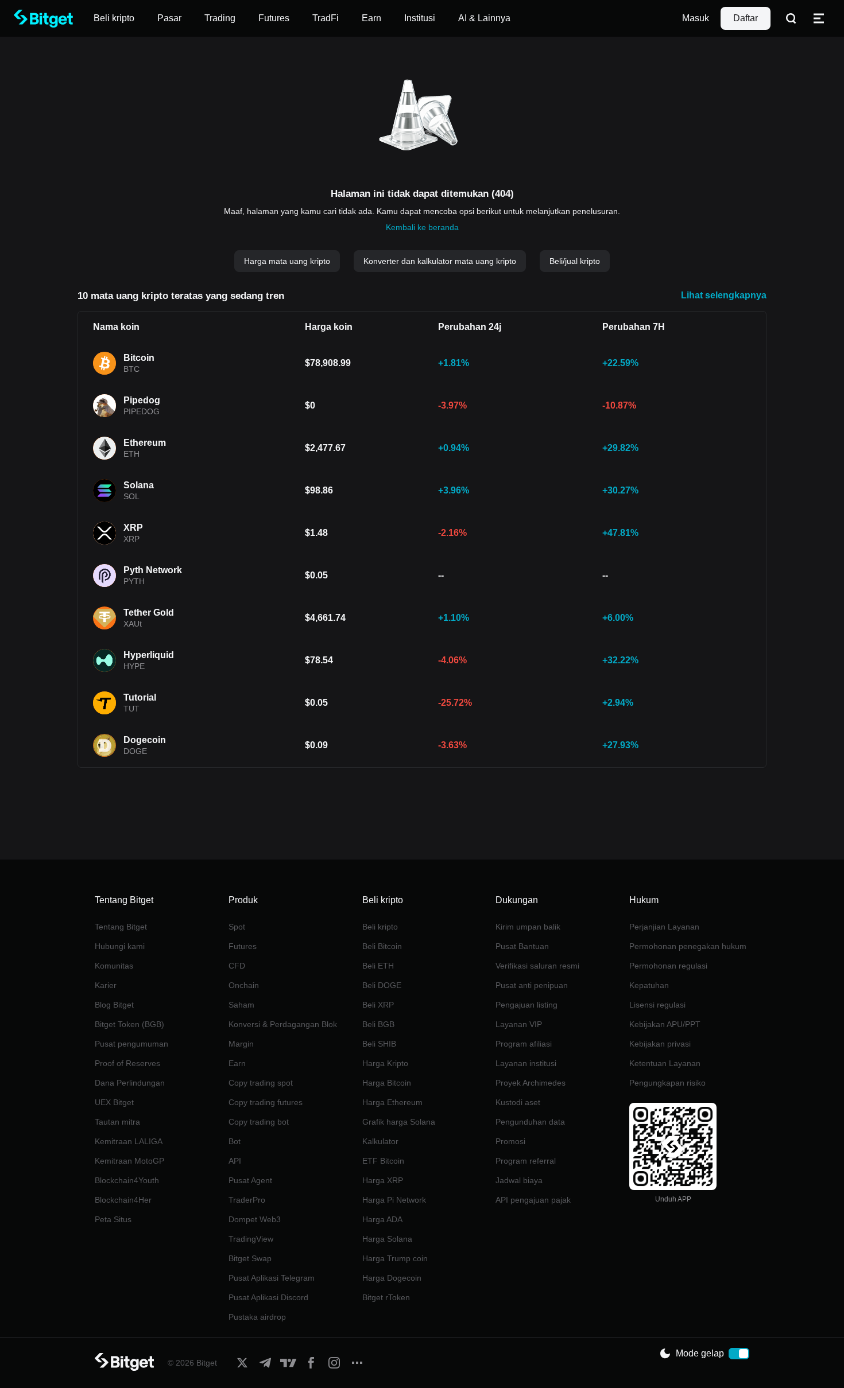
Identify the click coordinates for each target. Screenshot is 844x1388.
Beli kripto (380, 926)
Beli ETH (378, 965)
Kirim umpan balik (527, 926)
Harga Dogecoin (391, 1277)
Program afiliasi (523, 1043)
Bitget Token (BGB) (129, 1024)
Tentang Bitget (121, 926)
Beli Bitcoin (382, 946)
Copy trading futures (266, 1102)
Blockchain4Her (123, 1199)
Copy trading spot (261, 1082)
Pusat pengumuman (131, 1043)
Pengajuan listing (526, 1004)
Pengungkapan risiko (667, 1082)
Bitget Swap (250, 1258)
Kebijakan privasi (660, 1043)
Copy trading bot (259, 1121)
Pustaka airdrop (257, 1316)
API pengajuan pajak (533, 1199)
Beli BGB (378, 1024)
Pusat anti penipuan (531, 985)
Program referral (525, 1160)
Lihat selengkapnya (723, 295)
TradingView (251, 1238)
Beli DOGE (381, 985)
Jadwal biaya (519, 1180)
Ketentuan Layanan (664, 1063)
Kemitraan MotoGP (129, 1160)
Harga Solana (387, 1238)
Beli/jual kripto (574, 261)
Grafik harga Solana (398, 1121)
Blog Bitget (114, 1004)
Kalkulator (380, 1141)
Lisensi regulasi (657, 1004)
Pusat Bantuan (522, 946)
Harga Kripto (385, 1063)
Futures (243, 946)
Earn (237, 1063)
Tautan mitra (117, 1121)
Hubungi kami (120, 946)
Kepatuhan (649, 985)
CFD (237, 965)
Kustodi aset (517, 1102)
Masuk (695, 18)
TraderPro (247, 1199)
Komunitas (114, 965)
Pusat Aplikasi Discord (268, 1297)
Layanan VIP (518, 1024)
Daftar (745, 18)
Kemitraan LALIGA (128, 1141)
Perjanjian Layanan (664, 926)
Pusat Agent (250, 1180)
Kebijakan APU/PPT (664, 1024)
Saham (241, 1004)
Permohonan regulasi (668, 965)
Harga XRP (382, 1180)
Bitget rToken (386, 1297)
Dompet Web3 (255, 1219)
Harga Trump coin (395, 1258)
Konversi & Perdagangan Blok (283, 1024)
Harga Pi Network (394, 1199)
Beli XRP (378, 1004)
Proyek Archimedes (530, 1082)
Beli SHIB (379, 1043)
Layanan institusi (525, 1063)
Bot (235, 1141)
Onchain (244, 985)
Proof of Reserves (127, 1063)
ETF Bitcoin (383, 1160)
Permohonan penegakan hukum (687, 946)
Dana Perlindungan (130, 1082)
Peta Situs (113, 1219)
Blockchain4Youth (127, 1180)
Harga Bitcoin (386, 1082)
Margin (241, 1043)
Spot (237, 926)
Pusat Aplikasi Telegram (272, 1277)
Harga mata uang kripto (287, 261)
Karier (106, 985)
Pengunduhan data (530, 1121)
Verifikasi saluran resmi (537, 965)
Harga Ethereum (392, 1102)
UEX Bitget (114, 1102)
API (235, 1160)
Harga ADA (382, 1219)
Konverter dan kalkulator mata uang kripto (439, 261)
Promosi (510, 1141)
